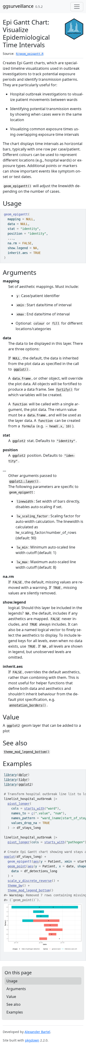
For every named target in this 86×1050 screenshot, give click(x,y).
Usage (11, 980)
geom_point (17, 866)
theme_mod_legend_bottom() (27, 752)
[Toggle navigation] (76, 6)
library (10, 775)
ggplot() (21, 369)
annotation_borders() (27, 705)
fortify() (64, 389)
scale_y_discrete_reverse (30, 881)
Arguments (16, 988)
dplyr (23, 775)
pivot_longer (19, 803)
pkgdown (32, 1040)
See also (13, 1004)
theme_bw (15, 885)
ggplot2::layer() (24, 481)
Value (11, 996)
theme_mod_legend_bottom (29, 890)
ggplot (9, 856)
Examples (14, 1012)
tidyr (23, 779)
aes (36, 861)
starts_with (34, 808)
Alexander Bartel (37, 1032)
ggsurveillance (18, 6)
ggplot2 (25, 784)
